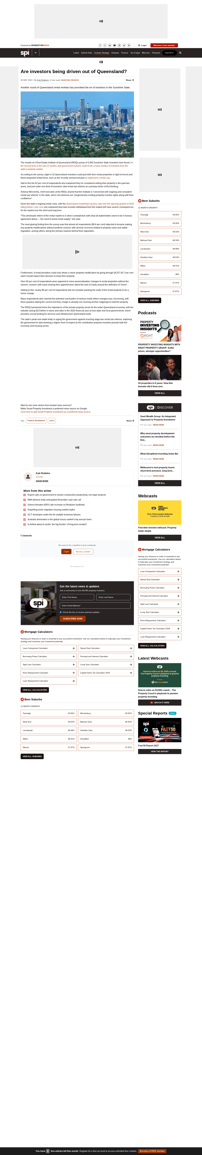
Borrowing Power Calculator (35, 656)
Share (128, 80)
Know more (42, 481)
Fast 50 (168, 53)
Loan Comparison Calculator (35, 648)
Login (144, 45)
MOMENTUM (40, 45)
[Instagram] (119, 45)
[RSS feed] (129, 45)
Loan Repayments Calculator (35, 681)
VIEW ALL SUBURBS (32, 756)
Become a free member (164, 45)
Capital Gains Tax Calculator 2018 (95, 673)
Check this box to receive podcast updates (81, 612)
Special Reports (156, 713)
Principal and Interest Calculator (94, 656)
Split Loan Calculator (32, 664)
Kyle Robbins (43, 80)
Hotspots (115, 53)
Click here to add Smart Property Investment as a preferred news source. (56, 412)
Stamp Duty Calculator (90, 648)
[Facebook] (100, 45)
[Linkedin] (109, 45)
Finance (124, 53)
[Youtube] (114, 45)
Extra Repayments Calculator (35, 673)
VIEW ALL (160, 393)
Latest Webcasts (153, 658)
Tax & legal (135, 53)
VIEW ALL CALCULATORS (35, 690)
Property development (36, 421)
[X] (105, 45)
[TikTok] (124, 45)
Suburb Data (86, 53)
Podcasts (156, 53)
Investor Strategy (101, 53)
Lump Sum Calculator (89, 664)
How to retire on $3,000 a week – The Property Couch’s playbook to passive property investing (158, 693)
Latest (76, 53)
